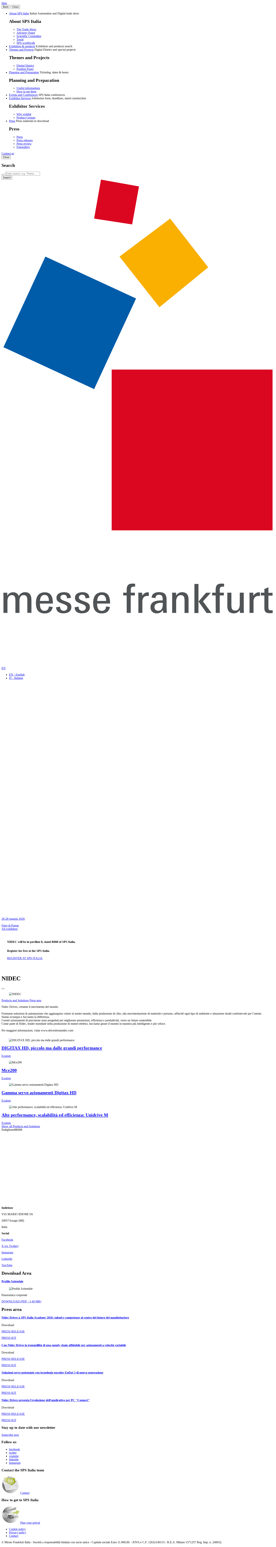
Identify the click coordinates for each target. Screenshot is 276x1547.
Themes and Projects (21, 49)
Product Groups (26, 117)
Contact (24, 1492)
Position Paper (25, 69)
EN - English (17, 674)
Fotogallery (23, 147)
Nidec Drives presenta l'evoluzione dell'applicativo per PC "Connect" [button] (46, 1400)
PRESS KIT (9, 1337)
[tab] (138, 1281)
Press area (35, 1000)
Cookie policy (17, 1529)
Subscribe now (10, 1434)
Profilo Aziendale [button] (12, 1281)
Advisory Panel (26, 32)
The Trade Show (26, 29)
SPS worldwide (26, 42)
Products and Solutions (15, 1000)
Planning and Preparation (24, 72)
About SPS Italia (19, 13)
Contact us (8, 153)
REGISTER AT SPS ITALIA (25, 958)
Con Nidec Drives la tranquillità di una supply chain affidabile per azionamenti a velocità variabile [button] (64, 1345)
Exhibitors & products (22, 46)
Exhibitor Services (20, 98)
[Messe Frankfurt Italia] (138, 529)
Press (12, 121)
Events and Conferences (23, 94)
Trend (20, 39)
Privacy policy (17, 1532)
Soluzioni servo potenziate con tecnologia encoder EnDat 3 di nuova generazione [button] (52, 1372)
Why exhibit (24, 114)
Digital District (25, 65)
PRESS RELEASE (13, 1331)
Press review (24, 143)
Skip (4, 3)
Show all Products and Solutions (21, 1126)
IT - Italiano (16, 678)
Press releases (25, 140)
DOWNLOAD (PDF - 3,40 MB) (21, 1301)
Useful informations (28, 88)
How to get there (26, 91)
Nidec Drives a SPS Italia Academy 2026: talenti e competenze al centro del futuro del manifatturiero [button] (65, 1317)
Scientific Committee (29, 36)
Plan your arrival (30, 1522)
